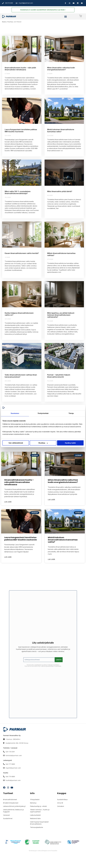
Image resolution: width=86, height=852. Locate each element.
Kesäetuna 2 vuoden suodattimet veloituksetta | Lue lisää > (43, 10)
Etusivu (4, 22)
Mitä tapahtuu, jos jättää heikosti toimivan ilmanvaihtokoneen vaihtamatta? (60, 315)
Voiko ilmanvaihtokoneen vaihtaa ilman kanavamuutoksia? (21, 376)
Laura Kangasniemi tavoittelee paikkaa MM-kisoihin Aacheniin (21, 130)
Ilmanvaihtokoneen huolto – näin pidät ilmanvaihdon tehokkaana (20, 69)
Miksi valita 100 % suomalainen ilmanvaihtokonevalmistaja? (18, 192)
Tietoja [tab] (71, 413)
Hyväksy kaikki (70, 443)
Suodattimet (7, 818)
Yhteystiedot (35, 799)
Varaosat (6, 815)
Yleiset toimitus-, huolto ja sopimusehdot (39, 811)
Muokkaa (41, 443)
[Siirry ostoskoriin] (80, 16)
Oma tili (60, 803)
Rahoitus (33, 803)
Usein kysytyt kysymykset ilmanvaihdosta (39, 823)
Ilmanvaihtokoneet (10, 799)
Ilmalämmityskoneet (10, 803)
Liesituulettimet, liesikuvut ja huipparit (13, 811)
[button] (65, 16)
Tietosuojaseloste (36, 827)
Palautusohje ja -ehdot (38, 806)
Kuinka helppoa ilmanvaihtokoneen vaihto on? (19, 314)
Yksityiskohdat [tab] (43, 413)
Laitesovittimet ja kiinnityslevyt (14, 806)
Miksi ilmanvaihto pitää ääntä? (59, 191)
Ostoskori (60, 806)
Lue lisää (7, 502)
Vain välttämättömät (15, 443)
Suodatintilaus (62, 799)
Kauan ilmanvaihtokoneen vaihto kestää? (22, 253)
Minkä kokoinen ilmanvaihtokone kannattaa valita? (60, 130)
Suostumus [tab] (15, 413)
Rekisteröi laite (35, 818)
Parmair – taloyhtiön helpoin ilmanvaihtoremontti (58, 376)
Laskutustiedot (35, 815)
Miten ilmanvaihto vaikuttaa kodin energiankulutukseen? (61, 69)
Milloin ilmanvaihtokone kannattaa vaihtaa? (61, 254)
